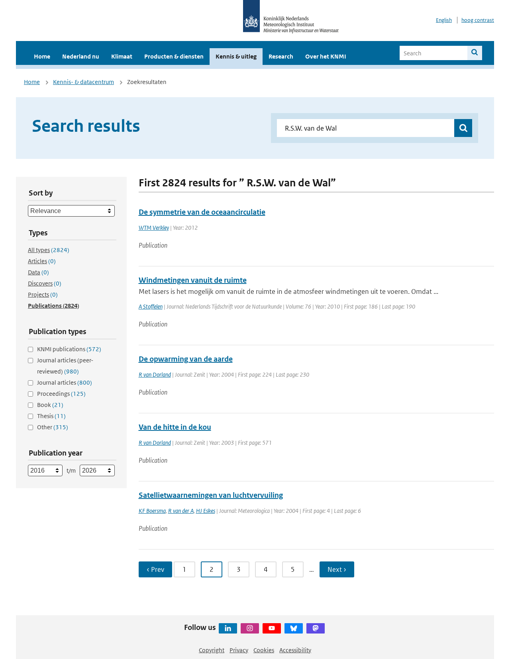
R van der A (181, 510)
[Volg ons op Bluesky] (293, 628)
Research (281, 56)
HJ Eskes (205, 510)
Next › (337, 569)
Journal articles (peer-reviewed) (65, 365)
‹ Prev (155, 569)
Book (50, 405)
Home (42, 56)
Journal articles (64, 382)
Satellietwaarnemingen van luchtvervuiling (211, 495)
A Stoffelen (151, 306)
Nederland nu (80, 56)
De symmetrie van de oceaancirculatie (202, 212)
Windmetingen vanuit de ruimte (193, 280)
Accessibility (295, 650)
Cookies (263, 650)
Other (52, 427)
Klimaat (121, 56)
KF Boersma (152, 510)
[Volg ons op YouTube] (271, 628)
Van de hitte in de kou (175, 427)
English (444, 20)
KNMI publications (69, 349)
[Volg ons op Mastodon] (315, 628)
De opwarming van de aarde (186, 359)
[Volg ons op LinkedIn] (228, 628)
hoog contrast (477, 20)
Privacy (239, 650)
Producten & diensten (174, 56)
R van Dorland (155, 374)
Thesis (51, 416)
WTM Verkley (154, 227)
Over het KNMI (325, 56)
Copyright (211, 650)
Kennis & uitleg (236, 56)
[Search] (474, 53)
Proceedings (61, 393)
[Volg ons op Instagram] (250, 628)
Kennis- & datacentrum (83, 82)
